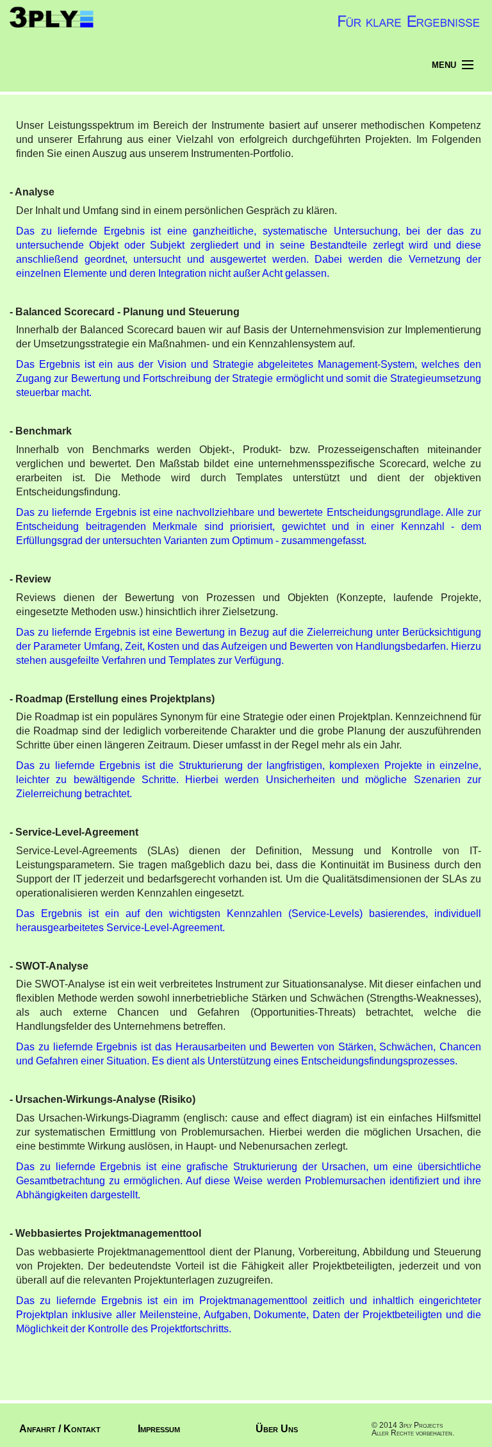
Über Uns (277, 1428)
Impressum (159, 1428)
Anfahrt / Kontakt (60, 1428)
